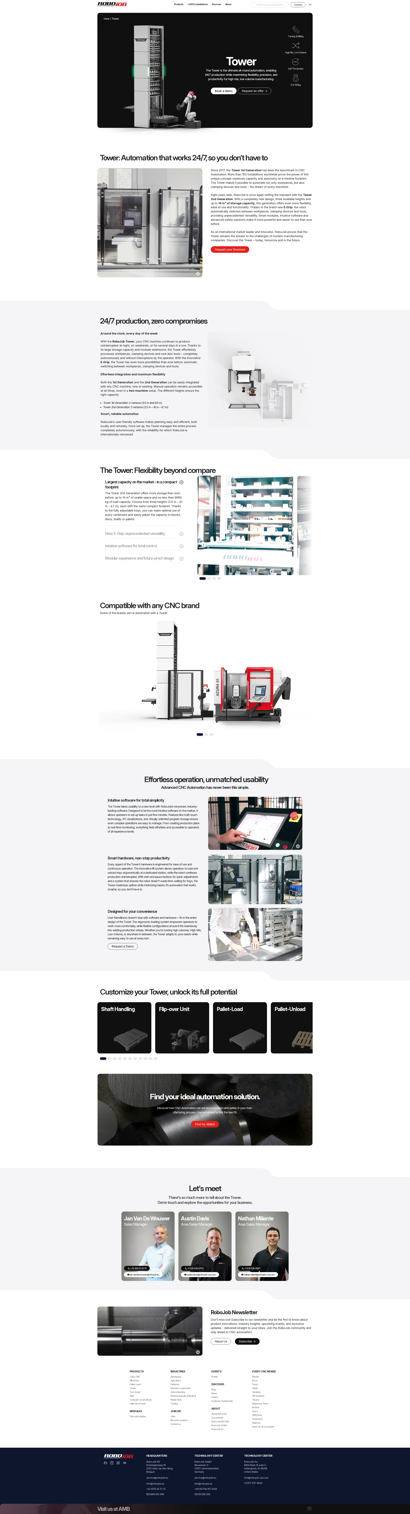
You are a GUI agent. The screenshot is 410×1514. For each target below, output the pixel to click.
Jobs (173, 1416)
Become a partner (179, 1420)
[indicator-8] (145, 1058)
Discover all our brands (263, 1426)
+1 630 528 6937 (252, 1268)
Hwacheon (257, 1419)
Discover (216, 4)
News (214, 1393)
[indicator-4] (125, 1058)
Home (107, 18)
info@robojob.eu (155, 1483)
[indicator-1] (109, 1058)
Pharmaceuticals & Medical (183, 1395)
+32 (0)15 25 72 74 (155, 1489)
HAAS (255, 1388)
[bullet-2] (214, 578)
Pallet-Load (135, 1384)
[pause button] (198, 274)
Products (178, 4)
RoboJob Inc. (217, 1429)
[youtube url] (124, 1462)
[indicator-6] (135, 1058)
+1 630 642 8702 (195, 1268)
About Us (221, 1341)
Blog (213, 1389)
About (228, 4)
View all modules (138, 1416)
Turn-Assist (135, 1392)
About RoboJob (219, 1413)
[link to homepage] (113, 3)
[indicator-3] (120, 1058)
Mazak (255, 1376)
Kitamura (256, 1422)
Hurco (255, 1411)
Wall (132, 1395)
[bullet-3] (219, 578)
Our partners (217, 1417)
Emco (255, 1380)
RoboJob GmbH (219, 1425)
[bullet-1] (209, 578)
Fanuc (255, 1384)
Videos (214, 1397)
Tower (133, 1388)
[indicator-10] (156, 1058)
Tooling (174, 1403)
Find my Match (205, 1124)
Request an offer (253, 91)
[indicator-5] (130, 1058)
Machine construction (181, 1388)
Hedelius (256, 1392)
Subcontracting (178, 1392)
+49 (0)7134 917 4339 (205, 1489)
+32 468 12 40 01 (138, 1268)
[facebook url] (105, 1462)
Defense (175, 1384)
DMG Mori (257, 1415)
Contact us (176, 1424)
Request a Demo (123, 946)
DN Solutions (258, 1395)
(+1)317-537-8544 (253, 1483)
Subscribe (246, 1341)
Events (214, 1376)
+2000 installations (198, 4)
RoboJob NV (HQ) (220, 1421)
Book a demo (224, 91)
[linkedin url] (111, 1462)
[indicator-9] (150, 1058)
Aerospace (176, 1376)
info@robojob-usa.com (256, 1477)
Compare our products (141, 1399)
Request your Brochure (230, 249)
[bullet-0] (202, 578)
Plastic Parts (176, 1399)
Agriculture (176, 1380)
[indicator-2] (115, 1058)
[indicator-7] (140, 1058)
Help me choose (138, 1403)
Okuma (255, 1399)
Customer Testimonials (222, 1401)
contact (298, 4)
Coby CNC (135, 1376)
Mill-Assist (134, 1380)
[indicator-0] (103, 1058)
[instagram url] (118, 1462)
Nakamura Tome (260, 1403)
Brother (255, 1407)
